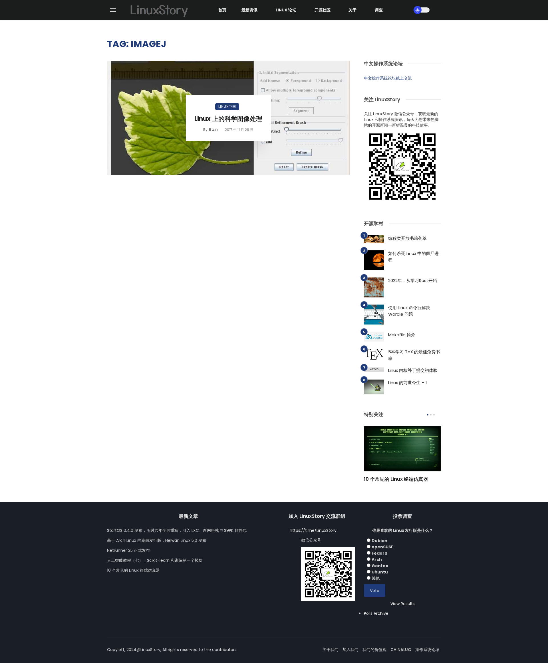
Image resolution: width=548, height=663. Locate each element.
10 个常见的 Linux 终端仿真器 (396, 479)
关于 (352, 10)
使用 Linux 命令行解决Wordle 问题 (409, 311)
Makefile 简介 (401, 335)
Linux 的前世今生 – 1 (407, 383)
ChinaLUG (400, 649)
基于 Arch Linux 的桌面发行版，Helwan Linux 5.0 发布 (156, 540)
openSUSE (382, 547)
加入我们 (350, 649)
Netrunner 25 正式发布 (128, 550)
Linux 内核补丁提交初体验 (413, 370)
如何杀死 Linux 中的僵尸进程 (413, 256)
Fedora (379, 553)
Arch (377, 559)
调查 (379, 10)
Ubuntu (380, 572)
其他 (376, 578)
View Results (402, 604)
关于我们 (331, 649)
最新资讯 (249, 10)
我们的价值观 (374, 649)
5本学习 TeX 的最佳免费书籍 (414, 355)
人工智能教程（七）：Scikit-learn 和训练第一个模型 (155, 560)
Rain (213, 129)
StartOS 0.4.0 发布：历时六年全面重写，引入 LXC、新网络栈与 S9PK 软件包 (177, 530)
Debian (379, 541)
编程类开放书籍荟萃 (407, 238)
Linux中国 (227, 106)
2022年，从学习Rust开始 (412, 280)
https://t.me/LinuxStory (313, 530)
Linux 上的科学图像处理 (228, 118)
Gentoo (380, 566)
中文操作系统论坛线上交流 (388, 78)
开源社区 (323, 10)
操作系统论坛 (427, 649)
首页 (222, 10)
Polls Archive (376, 613)
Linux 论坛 (286, 10)
